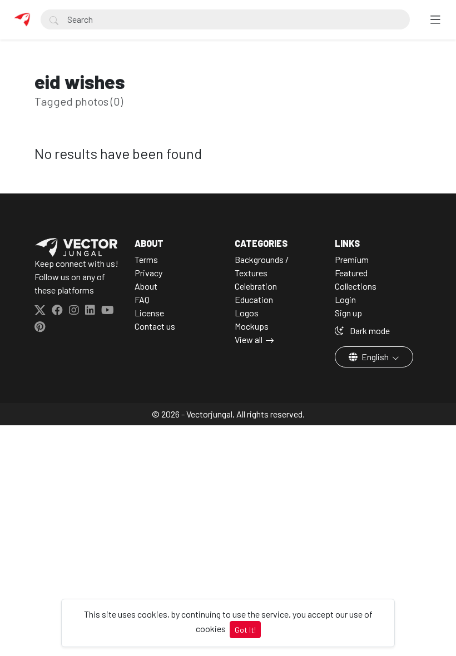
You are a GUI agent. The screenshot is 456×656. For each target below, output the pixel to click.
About (146, 286)
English (375, 356)
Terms (146, 259)
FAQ (142, 299)
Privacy (148, 272)
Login (345, 299)
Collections (355, 286)
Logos (247, 312)
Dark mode (369, 330)
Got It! (245, 629)
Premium (352, 259)
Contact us (155, 326)
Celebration (256, 286)
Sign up (348, 312)
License (149, 312)
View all (248, 339)
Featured (351, 272)
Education (254, 299)
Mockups (252, 326)
